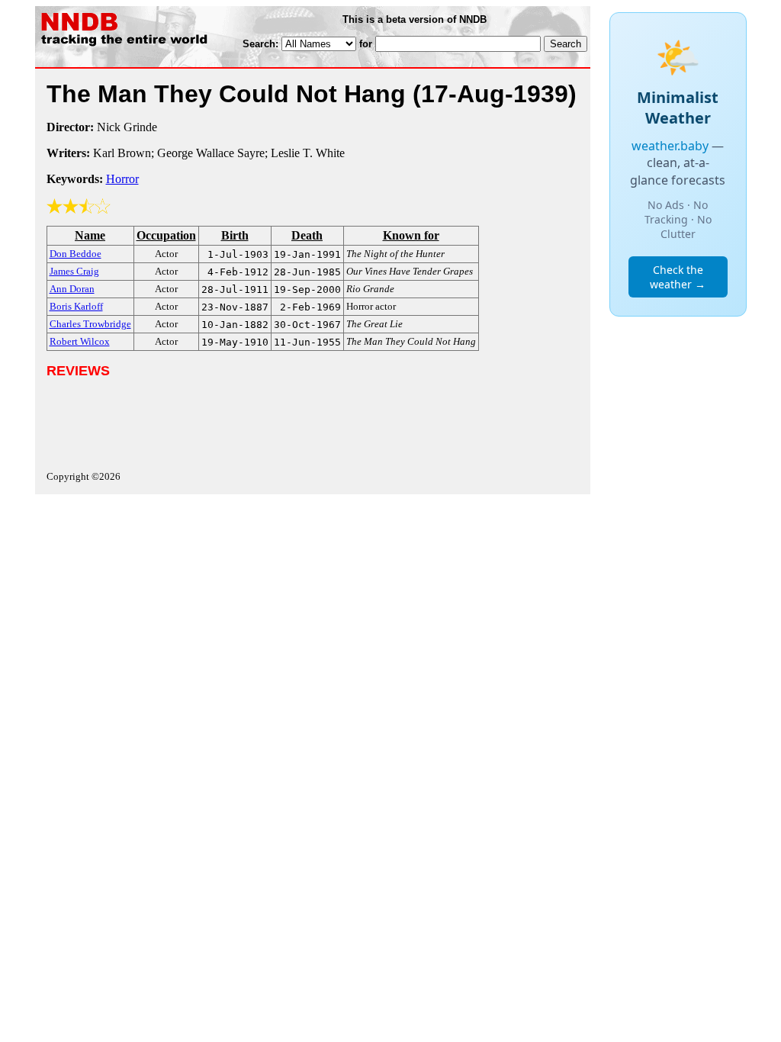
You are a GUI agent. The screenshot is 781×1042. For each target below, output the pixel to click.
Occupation (166, 235)
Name (90, 235)
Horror (122, 178)
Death (307, 235)
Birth (235, 235)
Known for (411, 235)
